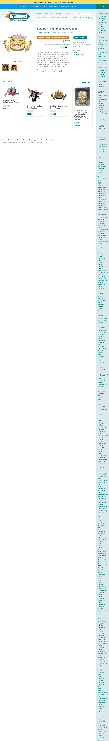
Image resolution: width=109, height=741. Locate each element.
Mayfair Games (103, 562)
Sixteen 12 (101, 631)
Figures (32, 7)
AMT (99, 421)
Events (58, 14)
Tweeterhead (102, 668)
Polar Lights (102, 598)
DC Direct (101, 468)
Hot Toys (100, 521)
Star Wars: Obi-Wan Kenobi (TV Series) (103, 219)
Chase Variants (103, 139)
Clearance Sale (102, 107)
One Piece (101, 346)
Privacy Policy (22, 140)
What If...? (101, 252)
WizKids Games (103, 698)
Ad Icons (100, 398)
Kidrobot (100, 543)
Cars (51, 7)
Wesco (100, 688)
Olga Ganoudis (102, 586)
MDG (99, 566)
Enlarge (19, 61)
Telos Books (101, 651)
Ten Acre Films (102, 653)
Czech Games (102, 461)
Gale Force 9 (102, 498)
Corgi (99, 453)
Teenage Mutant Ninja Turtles (102, 284)
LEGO (99, 400)
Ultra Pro (100, 670)
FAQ (46, 14)
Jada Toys (101, 541)
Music (100, 395)
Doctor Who (101, 260)
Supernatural (102, 270)
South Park (101, 276)
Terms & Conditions (9, 140)
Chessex (100, 451)
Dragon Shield (102, 480)
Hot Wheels (101, 737)
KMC (99, 545)
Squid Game (102, 258)
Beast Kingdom (103, 435)
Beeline (100, 704)
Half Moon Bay (102, 510)
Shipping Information (36, 140)
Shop (52, 14)
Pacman (100, 306)
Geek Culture (102, 731)
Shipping (40, 14)
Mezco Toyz (101, 568)
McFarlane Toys (103, 564)
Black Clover (102, 348)
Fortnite (100, 296)
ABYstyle (101, 417)
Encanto (100, 322)
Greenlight (101, 508)
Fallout (100, 311)
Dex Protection (102, 474)
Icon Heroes (101, 523)
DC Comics (101, 380)
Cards (38, 7)
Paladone (101, 592)
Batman (100, 382)
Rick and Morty (103, 272)
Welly (99, 686)
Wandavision (102, 250)
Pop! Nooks (101, 120)
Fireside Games (103, 494)
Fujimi (100, 729)
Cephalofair (101, 711)
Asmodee (101, 429)
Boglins (75, 52)
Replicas (56, 33)
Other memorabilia (45, 33)
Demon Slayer (102, 330)
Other (73, 7)
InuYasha (101, 361)
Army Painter (102, 427)
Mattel (100, 557)
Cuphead (100, 308)
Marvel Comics (102, 378)
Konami (100, 547)
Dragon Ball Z (102, 332)
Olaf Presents (102, 320)
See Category (87, 82)
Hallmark (101, 513)
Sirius (100, 629)
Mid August (47, 2)
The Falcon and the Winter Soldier (103, 244)
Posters (66, 7)
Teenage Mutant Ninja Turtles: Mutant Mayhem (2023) (103, 179)
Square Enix (102, 639)
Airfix (99, 419)
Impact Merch (102, 537)
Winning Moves (103, 692)
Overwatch (101, 298)
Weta (99, 690)
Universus (101, 680)
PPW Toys (101, 606)
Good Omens (102, 248)
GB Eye (100, 500)
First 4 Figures (102, 496)
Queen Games (102, 621)
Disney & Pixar (102, 318)
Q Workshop (102, 702)
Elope (99, 484)
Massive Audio (102, 559)
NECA (99, 118)
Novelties (58, 7)
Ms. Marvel (101, 223)
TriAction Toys (102, 662)
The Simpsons (102, 278)
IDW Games (101, 525)
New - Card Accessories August (102, 22)
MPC (99, 578)
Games (44, 7)
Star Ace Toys (102, 641)
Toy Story (101, 173)
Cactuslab (39, 142)
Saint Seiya (101, 369)
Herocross (101, 733)
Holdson (100, 735)
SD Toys (100, 623)
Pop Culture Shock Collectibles (102, 602)
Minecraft (101, 304)
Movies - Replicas (67, 33)
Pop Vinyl (23, 7)
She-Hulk (101, 288)
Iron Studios (102, 539)
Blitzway (100, 441)
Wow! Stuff (101, 700)
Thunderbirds (102, 280)
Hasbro (100, 519)
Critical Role (102, 455)
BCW (99, 433)
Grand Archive (102, 506)
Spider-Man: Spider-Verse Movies (102, 195)
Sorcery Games (103, 637)
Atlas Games (102, 431)
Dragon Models (102, 727)
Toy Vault (101, 660)
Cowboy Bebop (102, 363)
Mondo (100, 576)
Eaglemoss (101, 482)
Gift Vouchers (102, 409)
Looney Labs (102, 551)
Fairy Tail (101, 350)
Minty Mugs (102, 574)
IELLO (99, 527)
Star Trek (101, 274)
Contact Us (67, 14)
